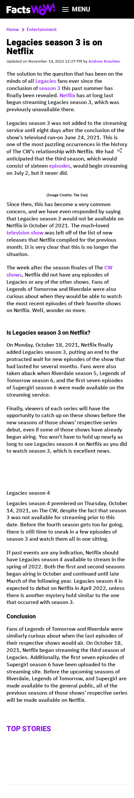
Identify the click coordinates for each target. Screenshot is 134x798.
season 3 (49, 88)
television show (25, 233)
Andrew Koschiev (104, 61)
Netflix (67, 95)
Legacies (45, 81)
